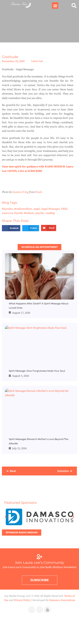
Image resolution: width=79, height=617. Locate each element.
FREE (64, 209)
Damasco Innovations (62, 600)
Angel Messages (50, 209)
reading (50, 213)
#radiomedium (23, 209)
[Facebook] (31, 609)
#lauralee (7, 209)
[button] (55, 5)
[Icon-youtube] (47, 609)
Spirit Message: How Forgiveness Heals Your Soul (37, 370)
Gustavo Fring (20, 192)
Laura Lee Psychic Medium (18, 213)
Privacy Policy (22, 600)
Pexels (38, 192)
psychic (39, 213)
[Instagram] (39, 609)
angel (36, 209)
